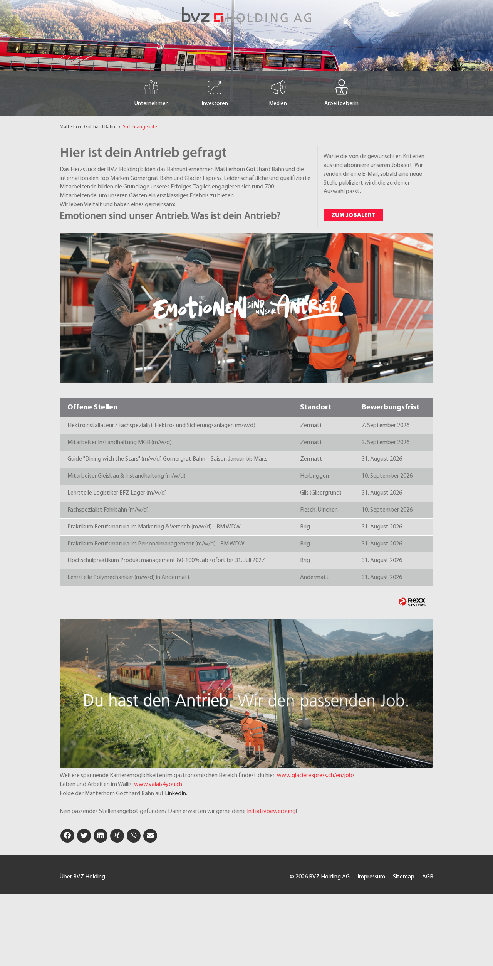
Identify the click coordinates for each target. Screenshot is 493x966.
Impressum (371, 877)
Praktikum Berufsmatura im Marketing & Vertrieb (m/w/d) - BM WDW (154, 527)
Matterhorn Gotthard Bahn (88, 127)
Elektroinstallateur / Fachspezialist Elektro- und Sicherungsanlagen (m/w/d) (161, 425)
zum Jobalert (353, 215)
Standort (315, 407)
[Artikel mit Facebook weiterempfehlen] (67, 836)
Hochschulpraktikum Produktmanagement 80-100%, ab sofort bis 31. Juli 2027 (166, 560)
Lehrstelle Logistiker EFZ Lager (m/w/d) (117, 493)
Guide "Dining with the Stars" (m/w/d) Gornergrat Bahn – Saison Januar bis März (167, 459)
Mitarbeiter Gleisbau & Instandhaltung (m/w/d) (126, 476)
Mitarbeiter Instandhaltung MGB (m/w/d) (119, 442)
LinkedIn (175, 794)
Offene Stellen (92, 407)
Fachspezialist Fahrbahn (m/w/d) (108, 510)
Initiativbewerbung (271, 811)
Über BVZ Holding (82, 877)
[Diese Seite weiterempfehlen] (150, 836)
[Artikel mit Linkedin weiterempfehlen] (100, 836)
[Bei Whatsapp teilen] (134, 836)
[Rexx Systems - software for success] (412, 602)
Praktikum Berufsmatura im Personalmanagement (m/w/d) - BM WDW (156, 544)
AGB (427, 877)
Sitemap (403, 877)
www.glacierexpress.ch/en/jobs (316, 775)
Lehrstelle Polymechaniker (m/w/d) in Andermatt (128, 577)
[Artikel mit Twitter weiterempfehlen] (84, 836)
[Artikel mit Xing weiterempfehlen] (117, 836)
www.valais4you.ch (158, 784)
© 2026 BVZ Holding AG (320, 877)
